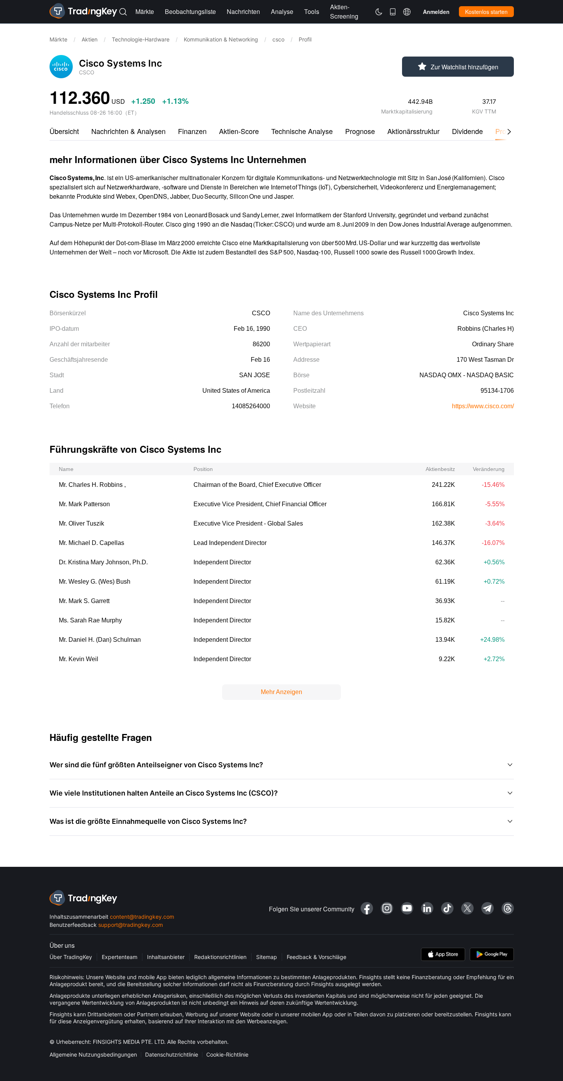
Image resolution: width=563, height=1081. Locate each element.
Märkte (58, 39)
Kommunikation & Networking (221, 39)
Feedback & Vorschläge (316, 957)
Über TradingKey (71, 957)
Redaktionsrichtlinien (220, 957)
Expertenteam (119, 957)
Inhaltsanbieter (166, 957)
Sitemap (266, 957)
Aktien (90, 39)
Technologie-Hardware (140, 39)
